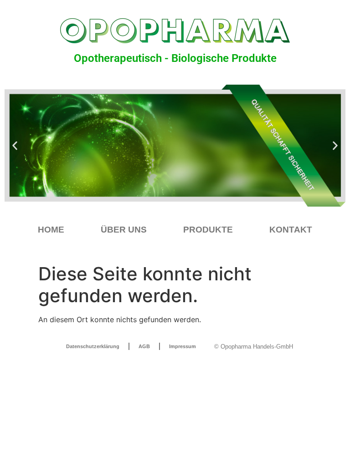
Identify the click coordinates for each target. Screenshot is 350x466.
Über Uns (124, 229)
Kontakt (290, 229)
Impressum (182, 346)
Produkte (208, 229)
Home (51, 229)
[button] (15, 146)
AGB (144, 346)
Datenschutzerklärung (92, 346)
